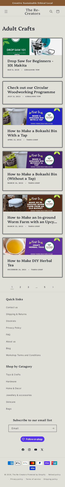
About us (11, 341)
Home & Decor (13, 388)
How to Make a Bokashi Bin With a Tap (32, 132)
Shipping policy (51, 479)
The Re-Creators (19, 475)
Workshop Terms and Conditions (23, 355)
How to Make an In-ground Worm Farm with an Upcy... (32, 219)
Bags (8, 408)
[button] (6, 11)
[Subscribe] (53, 428)
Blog (8, 348)
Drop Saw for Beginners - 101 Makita (30, 63)
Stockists (11, 321)
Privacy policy (16, 479)
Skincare (10, 402)
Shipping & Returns (16, 314)
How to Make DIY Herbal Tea (30, 262)
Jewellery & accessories (19, 395)
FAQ (8, 334)
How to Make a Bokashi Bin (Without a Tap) (32, 176)
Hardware (11, 381)
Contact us (12, 307)
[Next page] (53, 287)
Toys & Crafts (13, 374)
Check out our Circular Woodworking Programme (31, 89)
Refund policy (55, 475)
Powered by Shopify (37, 475)
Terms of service (33, 479)
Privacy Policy (13, 327)
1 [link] (12, 287)
